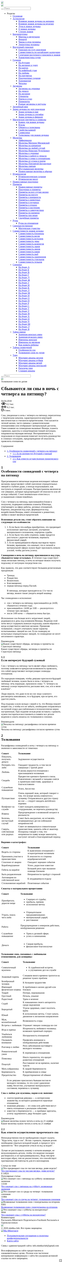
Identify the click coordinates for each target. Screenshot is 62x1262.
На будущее (24, 62)
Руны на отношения (28, 223)
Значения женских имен (30, 334)
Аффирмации (25, 140)
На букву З (23, 282)
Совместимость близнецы (31, 233)
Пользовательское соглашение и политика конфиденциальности (27, 1236)
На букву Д (23, 277)
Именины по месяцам (29, 342)
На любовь (23, 73)
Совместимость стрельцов (31, 259)
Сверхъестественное (23, 226)
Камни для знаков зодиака (31, 122)
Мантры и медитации (29, 37)
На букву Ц (24, 319)
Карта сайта (13, 1241)
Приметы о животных (29, 200)
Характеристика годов (29, 57)
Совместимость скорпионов (32, 257)
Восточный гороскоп (23, 47)
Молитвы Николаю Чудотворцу (34, 150)
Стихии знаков (25, 31)
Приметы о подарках (28, 202)
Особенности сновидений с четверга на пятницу (32, 451)
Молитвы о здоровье (28, 153)
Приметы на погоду (28, 194)
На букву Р (23, 303)
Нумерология (19, 174)
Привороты (24, 101)
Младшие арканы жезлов (30, 358)
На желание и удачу (28, 65)
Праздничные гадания (29, 78)
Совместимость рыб (28, 254)
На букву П (24, 301)
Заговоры (17, 86)
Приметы (17, 184)
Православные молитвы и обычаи (35, 171)
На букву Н (24, 295)
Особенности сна (26, 350)
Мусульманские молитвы (30, 169)
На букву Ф (24, 314)
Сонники (17, 264)
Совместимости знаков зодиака (28, 231)
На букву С (23, 306)
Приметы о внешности (29, 197)
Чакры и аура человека (29, 42)
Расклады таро (25, 368)
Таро (15, 355)
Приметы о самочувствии (31, 210)
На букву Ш (24, 324)
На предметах (25, 75)
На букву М (24, 293)
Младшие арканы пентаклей (32, 365)
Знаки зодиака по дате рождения (29, 109)
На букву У (23, 311)
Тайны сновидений (22, 347)
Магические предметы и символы (29, 119)
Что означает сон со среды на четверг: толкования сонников (30, 1199)
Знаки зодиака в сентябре (31, 114)
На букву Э (23, 326)
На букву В (23, 272)
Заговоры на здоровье (29, 88)
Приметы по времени (29, 213)
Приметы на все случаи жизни (33, 192)
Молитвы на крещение (29, 145)
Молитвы (17, 137)
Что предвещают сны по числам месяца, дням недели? (28, 1171)
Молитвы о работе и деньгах (32, 156)
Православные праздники (25, 182)
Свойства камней (27, 130)
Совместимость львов (29, 246)
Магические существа (29, 228)
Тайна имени (19, 332)
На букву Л (23, 290)
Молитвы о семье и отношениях (34, 158)
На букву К (23, 288)
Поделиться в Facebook (34, 1220)
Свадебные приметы (28, 218)
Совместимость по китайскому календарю (39, 52)
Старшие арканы (26, 371)
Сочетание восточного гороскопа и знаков (39, 55)
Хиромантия (24, 81)
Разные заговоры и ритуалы (32, 104)
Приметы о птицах (27, 205)
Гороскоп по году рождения (32, 49)
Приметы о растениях (29, 207)
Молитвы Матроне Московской (34, 143)
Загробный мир (20, 106)
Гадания (17, 60)
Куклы (21, 125)
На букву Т (23, 308)
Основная (17, 16)
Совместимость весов (29, 236)
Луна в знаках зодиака (29, 26)
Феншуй (22, 39)
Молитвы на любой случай (31, 148)
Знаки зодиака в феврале (30, 117)
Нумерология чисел (28, 179)
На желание (24, 93)
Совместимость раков (29, 251)
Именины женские (27, 339)
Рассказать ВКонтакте (12, 1220)
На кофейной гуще (27, 70)
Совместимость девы (28, 241)
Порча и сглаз (25, 99)
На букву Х (24, 316)
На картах (23, 68)
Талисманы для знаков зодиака (33, 135)
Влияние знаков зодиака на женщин (36, 21)
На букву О (24, 298)
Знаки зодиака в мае (28, 112)
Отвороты (23, 96)
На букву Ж (24, 280)
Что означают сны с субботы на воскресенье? (23, 1215)
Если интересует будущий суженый (32, 453)
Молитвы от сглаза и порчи (32, 161)
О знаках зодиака (26, 29)
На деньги (23, 91)
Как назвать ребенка (28, 345)
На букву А (24, 267)
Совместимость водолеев (30, 238)
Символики (24, 132)
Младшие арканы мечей (30, 363)
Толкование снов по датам (31, 352)
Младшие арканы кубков (30, 360)
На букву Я (23, 329)
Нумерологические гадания (32, 176)
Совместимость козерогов (31, 244)
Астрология (18, 18)
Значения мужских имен (30, 337)
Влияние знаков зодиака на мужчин (36, 24)
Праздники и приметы (29, 189)
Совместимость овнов (29, 249)
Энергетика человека (28, 44)
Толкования (14, 456)
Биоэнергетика (20, 34)
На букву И (24, 285)
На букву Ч (23, 321)
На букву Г (23, 275)
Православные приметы (30, 187)
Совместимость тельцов (30, 262)
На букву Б (23, 270)
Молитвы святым (27, 166)
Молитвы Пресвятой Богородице (34, 163)
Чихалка (22, 83)
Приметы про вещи (28, 215)
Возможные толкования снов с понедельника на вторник (29, 1207)
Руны (15, 220)
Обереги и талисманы (29, 127)
